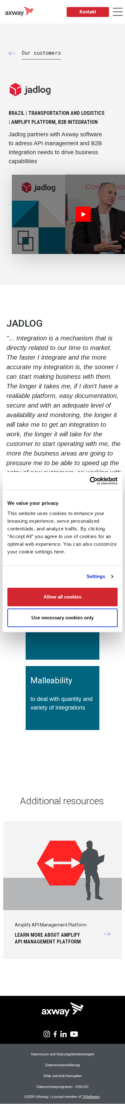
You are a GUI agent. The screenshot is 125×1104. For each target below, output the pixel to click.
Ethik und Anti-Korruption (63, 1076)
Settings (96, 576)
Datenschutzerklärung (62, 1065)
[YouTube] (74, 1033)
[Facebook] (55, 1033)
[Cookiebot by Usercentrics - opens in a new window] (90, 481)
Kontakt (87, 11)
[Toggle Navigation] (118, 12)
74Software (91, 1097)
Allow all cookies (62, 597)
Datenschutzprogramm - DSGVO (62, 1087)
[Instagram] (47, 1033)
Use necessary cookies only (62, 617)
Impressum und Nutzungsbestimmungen (62, 1054)
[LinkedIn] (63, 1033)
